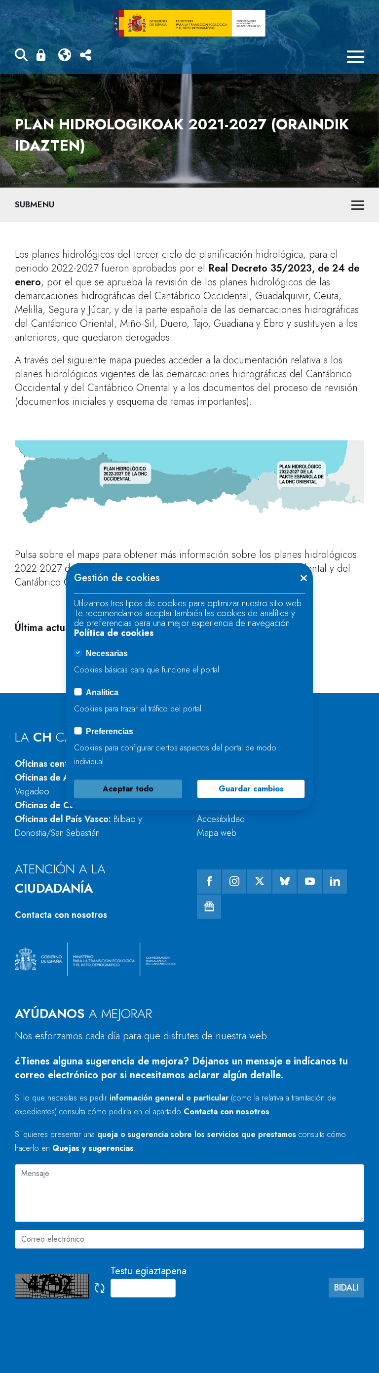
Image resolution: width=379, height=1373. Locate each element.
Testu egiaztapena (149, 1271)
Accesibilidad (221, 819)
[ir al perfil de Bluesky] (284, 881)
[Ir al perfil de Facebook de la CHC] (209, 881)
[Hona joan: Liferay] (189, 23)
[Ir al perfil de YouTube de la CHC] (310, 881)
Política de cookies (114, 633)
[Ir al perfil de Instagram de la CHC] (234, 881)
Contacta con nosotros (61, 914)
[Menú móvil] (355, 56)
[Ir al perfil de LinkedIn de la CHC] (335, 881)
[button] (21, 56)
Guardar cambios (251, 788)
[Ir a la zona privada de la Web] (43, 55)
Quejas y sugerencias (93, 1148)
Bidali (346, 1287)
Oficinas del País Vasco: (78, 826)
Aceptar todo (128, 788)
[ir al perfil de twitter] (259, 881)
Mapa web (216, 832)
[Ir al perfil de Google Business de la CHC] (209, 907)
